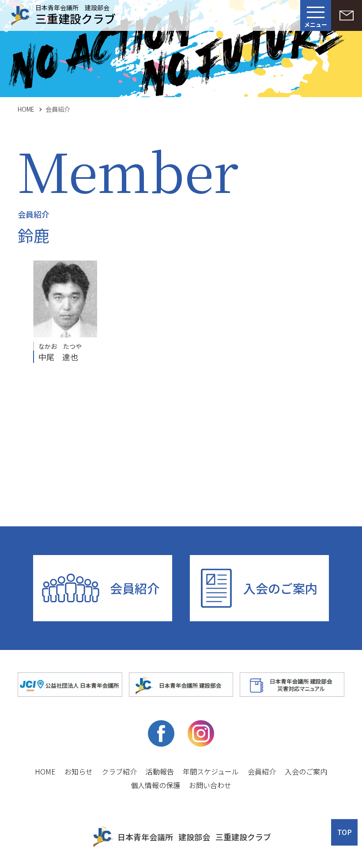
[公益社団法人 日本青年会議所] (70, 685)
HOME (26, 109)
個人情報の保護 (155, 785)
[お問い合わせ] (346, 15)
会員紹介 (134, 588)
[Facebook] (161, 744)
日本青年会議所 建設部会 (75, 13)
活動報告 (160, 771)
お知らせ (78, 771)
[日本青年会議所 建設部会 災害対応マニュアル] (292, 685)
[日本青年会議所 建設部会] (181, 685)
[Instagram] (201, 744)
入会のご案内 (280, 588)
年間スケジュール (211, 771)
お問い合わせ (210, 785)
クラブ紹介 (119, 771)
